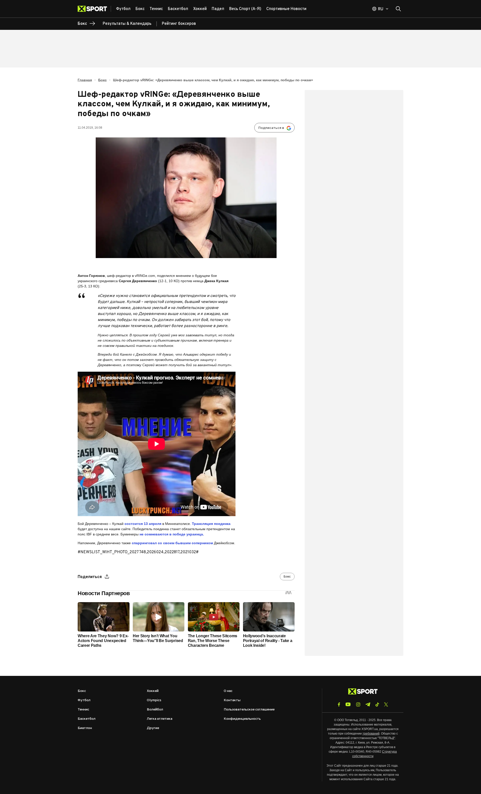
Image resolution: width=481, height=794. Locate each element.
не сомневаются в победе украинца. (172, 534)
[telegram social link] (367, 704)
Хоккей (153, 691)
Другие (153, 728)
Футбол (84, 700)
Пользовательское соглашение (249, 709)
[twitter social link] (386, 704)
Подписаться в (271, 128)
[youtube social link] (348, 704)
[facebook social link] (339, 704)
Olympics (154, 700)
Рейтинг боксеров (179, 23)
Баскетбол (86, 719)
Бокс (102, 80)
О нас (228, 691)
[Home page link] (94, 9)
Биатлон (85, 728)
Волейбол (155, 709)
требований (371, 733)
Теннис (83, 709)
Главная (85, 80)
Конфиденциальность (242, 719)
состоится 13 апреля (143, 524)
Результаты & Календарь (127, 23)
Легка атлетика (159, 719)
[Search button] (398, 9)
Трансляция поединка (211, 524)
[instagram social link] (358, 704)
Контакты (232, 700)
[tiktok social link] (377, 704)
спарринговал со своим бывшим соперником (172, 543)
